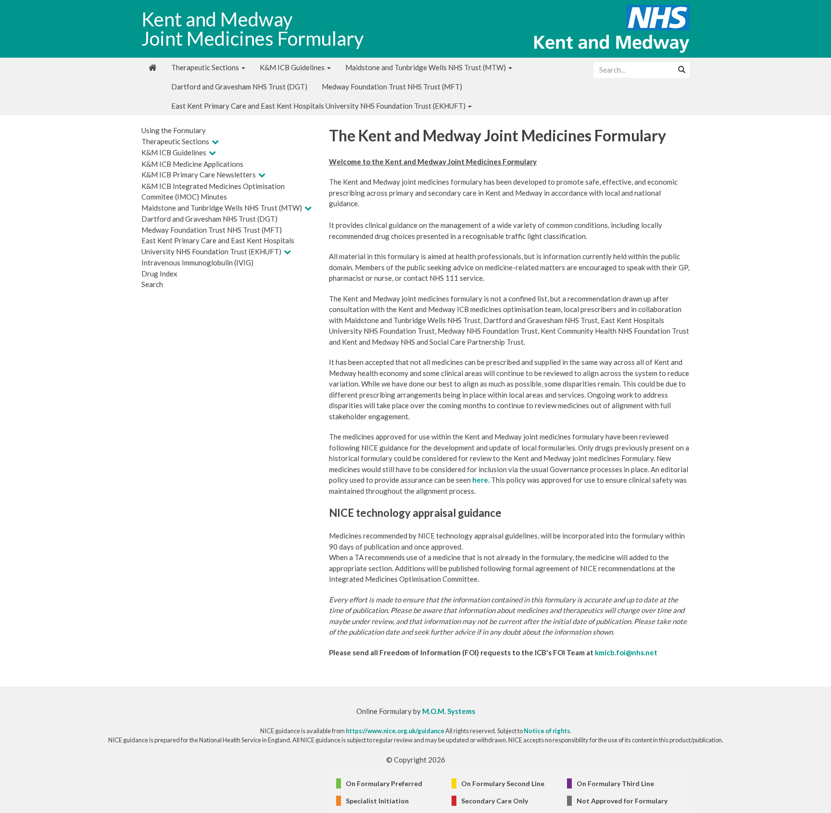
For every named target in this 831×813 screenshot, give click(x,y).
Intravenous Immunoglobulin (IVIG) (197, 262)
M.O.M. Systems (448, 711)
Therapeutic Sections (205, 67)
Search (152, 284)
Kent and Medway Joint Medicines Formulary (252, 29)
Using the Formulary (173, 130)
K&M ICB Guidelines (293, 67)
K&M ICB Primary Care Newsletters (198, 174)
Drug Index (159, 273)
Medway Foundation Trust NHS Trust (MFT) (392, 86)
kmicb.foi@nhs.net (626, 652)
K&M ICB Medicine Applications (192, 164)
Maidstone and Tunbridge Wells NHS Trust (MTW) (426, 67)
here (480, 479)
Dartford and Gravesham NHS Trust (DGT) (239, 86)
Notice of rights (547, 731)
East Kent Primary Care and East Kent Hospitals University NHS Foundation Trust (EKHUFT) (319, 105)
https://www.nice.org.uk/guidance (395, 731)
